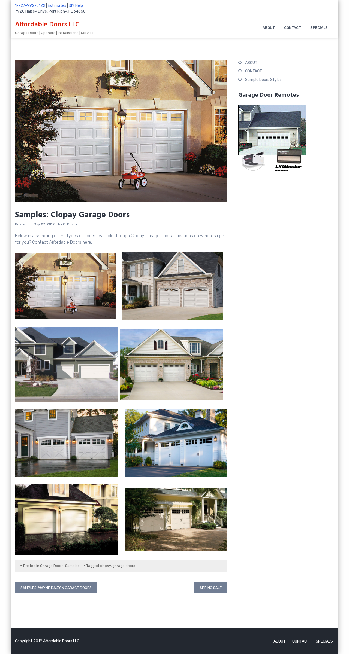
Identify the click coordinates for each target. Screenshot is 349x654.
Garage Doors (52, 566)
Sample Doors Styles (263, 79)
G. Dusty (70, 224)
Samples (72, 566)
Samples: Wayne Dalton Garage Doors (56, 588)
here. (87, 242)
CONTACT (292, 28)
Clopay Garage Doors (151, 235)
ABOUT (269, 28)
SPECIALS (319, 28)
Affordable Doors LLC (47, 24)
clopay (105, 566)
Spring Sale (211, 588)
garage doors (123, 566)
